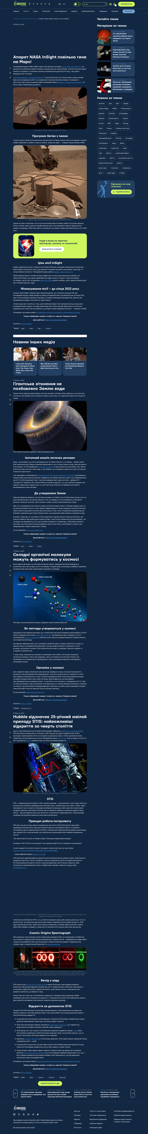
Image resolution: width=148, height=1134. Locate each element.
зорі (100, 153)
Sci (56, 475)
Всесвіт (101, 118)
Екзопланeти (114, 118)
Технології (46, 11)
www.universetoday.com (35, 692)
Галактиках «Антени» (58, 1025)
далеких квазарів (53, 944)
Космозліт (128, 11)
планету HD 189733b (32, 1039)
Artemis (102, 103)
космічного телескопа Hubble (72, 731)
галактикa (103, 148)
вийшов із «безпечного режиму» (70, 82)
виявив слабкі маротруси (63, 272)
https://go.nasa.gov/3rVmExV (24, 850)
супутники (103, 168)
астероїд (128, 138)
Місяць (40, 546)
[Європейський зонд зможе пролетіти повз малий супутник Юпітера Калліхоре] (104, 53)
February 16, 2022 (39, 854)
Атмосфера (123, 113)
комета (108, 153)
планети (48, 328)
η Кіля (75, 1030)
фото (101, 173)
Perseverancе (126, 108)
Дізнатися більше (51, 249)
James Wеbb (103, 108)
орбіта (112, 158)
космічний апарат (122, 153)
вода (22, 546)
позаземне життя (26, 708)
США (100, 128)
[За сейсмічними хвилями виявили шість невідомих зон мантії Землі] (104, 37)
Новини (16, 11)
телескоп (40, 1077)
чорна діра (62, 1077)
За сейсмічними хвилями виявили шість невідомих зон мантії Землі (123, 37)
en (64, 4)
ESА (110, 103)
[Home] (19, 4)
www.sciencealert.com (34, 530)
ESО (117, 103)
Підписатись (123, 192)
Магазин (115, 11)
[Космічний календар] (110, 4)
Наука (35, 11)
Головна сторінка (19, 19)
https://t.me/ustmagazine (56, 320)
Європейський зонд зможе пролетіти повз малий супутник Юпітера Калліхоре (122, 53)
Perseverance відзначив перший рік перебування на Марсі (58, 312)
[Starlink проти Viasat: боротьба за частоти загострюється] (104, 69)
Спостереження (61, 11)
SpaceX (101, 113)
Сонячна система (122, 128)
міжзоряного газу (19, 868)
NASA (31, 328)
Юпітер (118, 138)
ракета (119, 163)
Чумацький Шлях (105, 138)
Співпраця (103, 11)
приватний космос (106, 163)
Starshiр (112, 113)
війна (122, 143)
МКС (109, 123)
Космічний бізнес (88, 11)
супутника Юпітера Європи (34, 1053)
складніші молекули (43, 635)
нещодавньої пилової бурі (71, 66)
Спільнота (126, 4)
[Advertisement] (50, 42)
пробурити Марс (46, 280)
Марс (39, 328)
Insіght (23, 328)
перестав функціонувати (36, 984)
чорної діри (62, 738)
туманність (126, 168)
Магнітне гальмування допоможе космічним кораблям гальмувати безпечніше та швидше (122, 85)
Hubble (23, 1077)
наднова (102, 158)
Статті (26, 11)
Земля (31, 546)
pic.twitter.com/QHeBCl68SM (46, 850)
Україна (74, 11)
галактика (115, 148)
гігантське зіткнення (46, 467)
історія (121, 173)
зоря (124, 148)
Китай (101, 123)
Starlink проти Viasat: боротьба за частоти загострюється (122, 68)
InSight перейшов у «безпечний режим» (28, 77)
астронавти (103, 143)
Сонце (109, 128)
